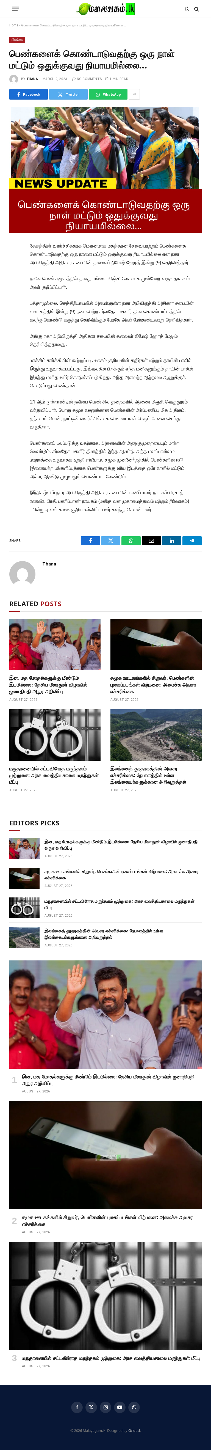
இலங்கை (17, 40)
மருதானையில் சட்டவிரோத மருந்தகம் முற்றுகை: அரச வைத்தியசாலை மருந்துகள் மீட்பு (54, 775)
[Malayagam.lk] (105, 9)
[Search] (196, 9)
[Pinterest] (15, 297)
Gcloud (134, 1430)
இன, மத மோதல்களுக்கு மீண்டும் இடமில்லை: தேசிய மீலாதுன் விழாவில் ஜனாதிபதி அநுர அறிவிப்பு (48, 684)
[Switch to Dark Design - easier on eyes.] (187, 9)
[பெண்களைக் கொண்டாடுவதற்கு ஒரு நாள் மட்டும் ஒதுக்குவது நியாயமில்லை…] (105, 169)
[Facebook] (15, 260)
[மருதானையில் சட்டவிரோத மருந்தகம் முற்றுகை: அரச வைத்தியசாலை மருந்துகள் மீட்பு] (55, 735)
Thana (32, 79)
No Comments (89, 79)
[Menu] (15, 9)
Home (13, 25)
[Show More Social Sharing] (134, 94)
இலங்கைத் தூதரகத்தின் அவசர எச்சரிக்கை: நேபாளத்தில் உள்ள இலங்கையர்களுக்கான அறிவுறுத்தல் (148, 775)
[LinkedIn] (15, 285)
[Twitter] (15, 273)
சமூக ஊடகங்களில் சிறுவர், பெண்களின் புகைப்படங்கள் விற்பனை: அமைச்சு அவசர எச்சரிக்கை (153, 684)
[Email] (15, 310)
